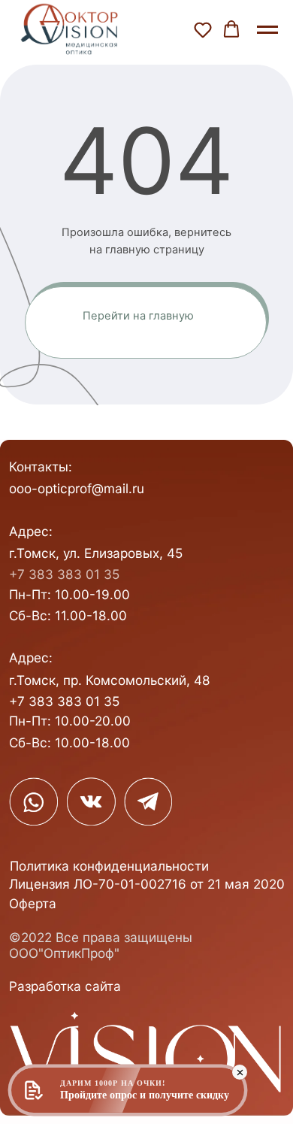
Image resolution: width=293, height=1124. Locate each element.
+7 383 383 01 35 (64, 574)
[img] (33, 801)
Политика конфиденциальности (109, 866)
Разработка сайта (65, 986)
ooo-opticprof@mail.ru (76, 488)
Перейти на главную (138, 316)
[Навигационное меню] (267, 30)
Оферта (32, 903)
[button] (203, 29)
